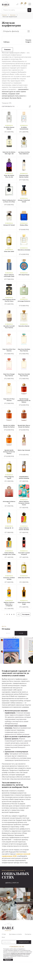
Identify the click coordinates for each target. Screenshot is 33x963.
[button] (28, 42)
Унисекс (7, 49)
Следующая (18, 614)
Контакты (28, 934)
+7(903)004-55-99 (16, 947)
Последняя (25, 614)
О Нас (4, 934)
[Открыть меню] (29, 4)
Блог (3, 937)
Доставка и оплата (15, 934)
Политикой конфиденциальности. (13, 954)
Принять (8, 960)
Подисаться (24, 942)
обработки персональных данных (20, 953)
